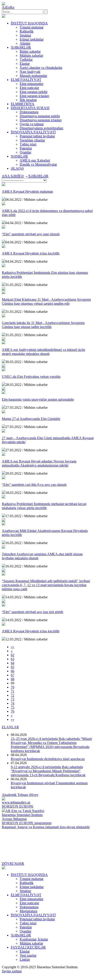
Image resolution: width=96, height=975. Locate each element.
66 (12, 671)
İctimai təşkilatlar (32, 39)
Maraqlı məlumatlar (33, 76)
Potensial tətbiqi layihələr (37, 136)
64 (12, 663)
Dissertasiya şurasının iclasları (41, 120)
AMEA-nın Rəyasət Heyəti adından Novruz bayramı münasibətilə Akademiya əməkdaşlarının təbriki (39, 463)
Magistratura (28, 911)
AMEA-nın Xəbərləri (35, 160)
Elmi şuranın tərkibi (33, 92)
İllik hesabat (28, 100)
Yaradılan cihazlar (32, 140)
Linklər (25, 959)
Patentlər (26, 148)
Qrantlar (25, 152)
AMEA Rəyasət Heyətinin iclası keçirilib (30, 253)
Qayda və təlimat (32, 124)
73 (12, 699)
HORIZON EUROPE (17, 806)
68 (12, 679)
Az (4, 7)
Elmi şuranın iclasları (34, 96)
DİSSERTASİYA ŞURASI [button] (30, 108)
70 (12, 687)
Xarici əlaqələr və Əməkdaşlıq (41, 67)
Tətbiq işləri (28, 144)
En (8, 7)
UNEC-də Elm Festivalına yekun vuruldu (31, 376)
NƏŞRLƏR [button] (19, 156)
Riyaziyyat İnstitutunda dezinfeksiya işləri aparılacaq (48, 759)
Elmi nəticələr (29, 88)
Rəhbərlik (26, 31)
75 (12, 707)
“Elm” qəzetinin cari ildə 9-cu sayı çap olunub (34, 484)
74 (12, 703)
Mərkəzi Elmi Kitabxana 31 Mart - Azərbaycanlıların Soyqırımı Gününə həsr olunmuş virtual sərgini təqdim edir (46, 301)
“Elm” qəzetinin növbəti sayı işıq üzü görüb (32, 612)
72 (12, 695)
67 (12, 675)
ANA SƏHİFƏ (13, 176)
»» (12, 719)
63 (12, 659)
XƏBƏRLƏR (38, 176)
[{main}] (3, 16)
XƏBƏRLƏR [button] (21, 47)
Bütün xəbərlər (30, 51)
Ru (12, 7)
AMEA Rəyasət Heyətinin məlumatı (27, 191)
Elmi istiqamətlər (31, 84)
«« (12, 647)
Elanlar (25, 63)
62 (12, 655)
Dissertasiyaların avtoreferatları (41, 128)
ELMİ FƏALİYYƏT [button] (26, 80)
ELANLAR (10, 727)
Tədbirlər (26, 59)
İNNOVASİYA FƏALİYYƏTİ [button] (33, 132)
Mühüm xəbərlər (31, 55)
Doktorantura (29, 112)
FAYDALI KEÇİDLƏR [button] (28, 947)
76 (12, 711)
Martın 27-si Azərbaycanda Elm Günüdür (31, 419)
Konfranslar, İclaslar (34, 939)
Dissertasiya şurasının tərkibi (40, 116)
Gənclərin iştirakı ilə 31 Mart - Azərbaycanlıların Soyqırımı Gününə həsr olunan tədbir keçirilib (43, 325)
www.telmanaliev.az (16, 802)
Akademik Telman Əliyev (20, 795)
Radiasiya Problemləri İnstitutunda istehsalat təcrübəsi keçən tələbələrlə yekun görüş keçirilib (44, 506)
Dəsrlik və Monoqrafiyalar (38, 164)
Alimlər (25, 43)
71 (12, 691)
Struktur (25, 35)
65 (12, 667)
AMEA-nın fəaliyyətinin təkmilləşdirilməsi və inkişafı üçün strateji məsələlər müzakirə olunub (43, 352)
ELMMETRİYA (22, 104)
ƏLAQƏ (17, 168)
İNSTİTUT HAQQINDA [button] (29, 23)
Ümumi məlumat (31, 27)
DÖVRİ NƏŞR (13, 863)
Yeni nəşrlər (28, 955)
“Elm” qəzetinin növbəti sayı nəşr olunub (31, 234)
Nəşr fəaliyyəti (30, 72)
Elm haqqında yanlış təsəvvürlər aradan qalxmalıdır (38, 399)
